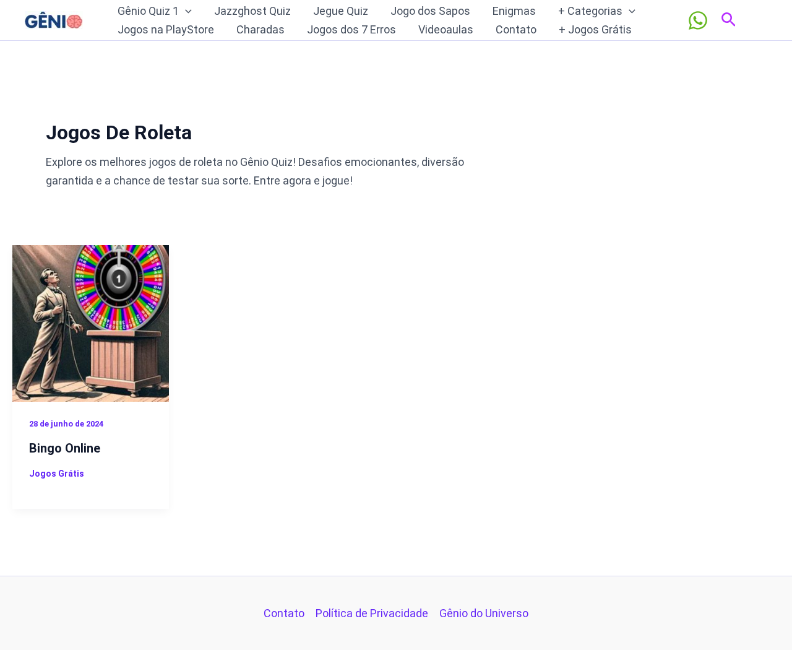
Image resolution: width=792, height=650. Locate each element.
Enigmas (514, 10)
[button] (185, 11)
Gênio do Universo (483, 613)
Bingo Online (64, 448)
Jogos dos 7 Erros (351, 29)
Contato (516, 29)
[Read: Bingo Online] (90, 322)
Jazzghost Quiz (252, 10)
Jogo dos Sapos (430, 10)
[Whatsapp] (697, 20)
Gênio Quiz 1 (148, 10)
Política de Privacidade (372, 613)
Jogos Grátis (56, 474)
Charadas (260, 29)
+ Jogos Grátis (595, 29)
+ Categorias (590, 10)
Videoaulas (445, 29)
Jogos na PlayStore (166, 29)
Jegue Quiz (340, 10)
